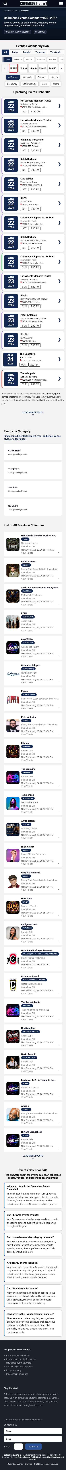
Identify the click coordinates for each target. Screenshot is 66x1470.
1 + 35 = (7, 1446)
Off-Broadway (29, 84)
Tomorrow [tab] (40, 52)
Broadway (12, 84)
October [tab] (29, 59)
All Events (12, 77)
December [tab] (52, 59)
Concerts (27, 77)
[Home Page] (33, 3)
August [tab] (7, 59)
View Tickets (59, 101)
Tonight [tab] (26, 52)
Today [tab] (15, 52)
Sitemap (28, 1464)
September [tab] (18, 59)
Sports (54, 77)
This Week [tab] (55, 52)
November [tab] (41, 59)
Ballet (44, 84)
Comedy (42, 77)
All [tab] (5, 52)
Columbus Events (11, 11)
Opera (56, 84)
